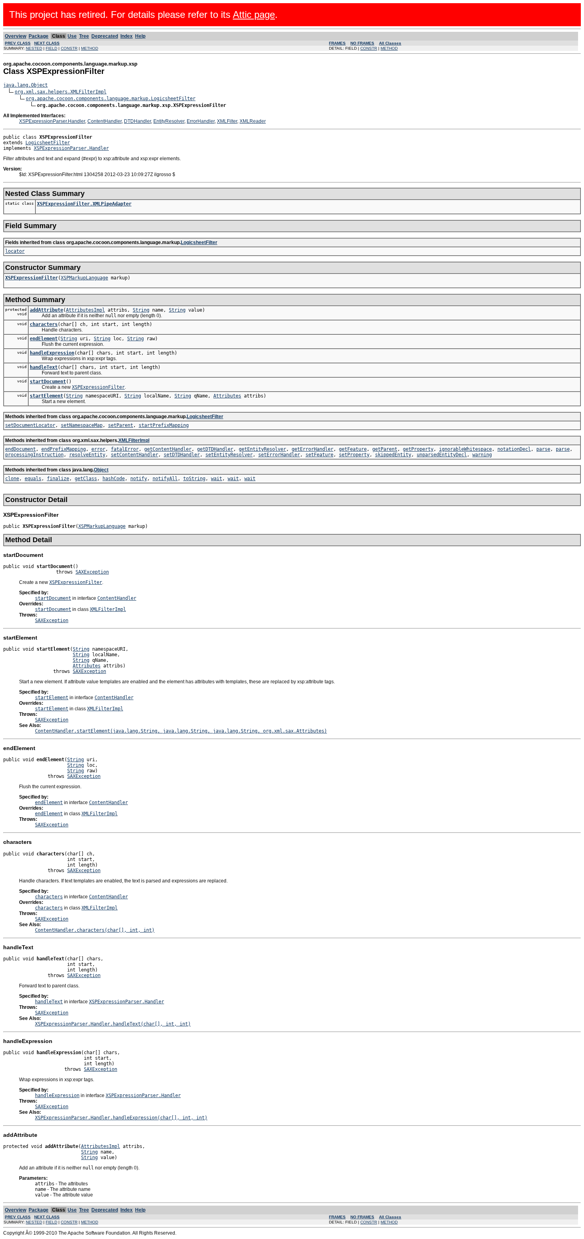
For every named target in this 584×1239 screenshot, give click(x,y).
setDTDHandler (182, 455)
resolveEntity (87, 455)
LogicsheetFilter (47, 142)
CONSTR (69, 48)
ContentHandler (104, 121)
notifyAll (165, 478)
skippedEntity (393, 455)
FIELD (51, 48)
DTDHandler (137, 121)
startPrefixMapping (164, 425)
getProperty (418, 449)
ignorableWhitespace (465, 449)
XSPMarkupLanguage (84, 278)
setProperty (354, 455)
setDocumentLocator (30, 425)
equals (33, 478)
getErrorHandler (312, 449)
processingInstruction (34, 455)
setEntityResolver (229, 455)
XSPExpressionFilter (31, 278)
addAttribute (46, 310)
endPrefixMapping (63, 449)
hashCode (113, 478)
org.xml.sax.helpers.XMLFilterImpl (60, 92)
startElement (46, 396)
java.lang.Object (25, 85)
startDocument (48, 381)
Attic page (254, 14)
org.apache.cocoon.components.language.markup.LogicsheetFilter (110, 98)
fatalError (125, 449)
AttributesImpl (85, 310)
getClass (86, 478)
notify (138, 478)
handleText (44, 367)
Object (101, 470)
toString (194, 478)
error (98, 449)
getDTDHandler (215, 449)
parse (543, 449)
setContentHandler (134, 455)
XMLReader (253, 121)
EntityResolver (168, 121)
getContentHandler (167, 449)
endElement (44, 338)
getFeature (353, 449)
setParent (120, 425)
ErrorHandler (201, 121)
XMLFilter (227, 121)
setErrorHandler (279, 455)
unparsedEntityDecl (442, 455)
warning (482, 455)
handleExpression (52, 353)
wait (216, 478)
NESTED (34, 48)
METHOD (89, 48)
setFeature (319, 455)
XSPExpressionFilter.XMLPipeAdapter (84, 204)
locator (15, 251)
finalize (58, 478)
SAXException (92, 572)
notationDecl (514, 449)
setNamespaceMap (81, 425)
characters (44, 324)
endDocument (20, 449)
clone (12, 478)
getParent (384, 449)
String (141, 310)
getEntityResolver (262, 449)
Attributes (227, 396)
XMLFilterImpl (133, 440)
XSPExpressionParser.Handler (52, 121)
